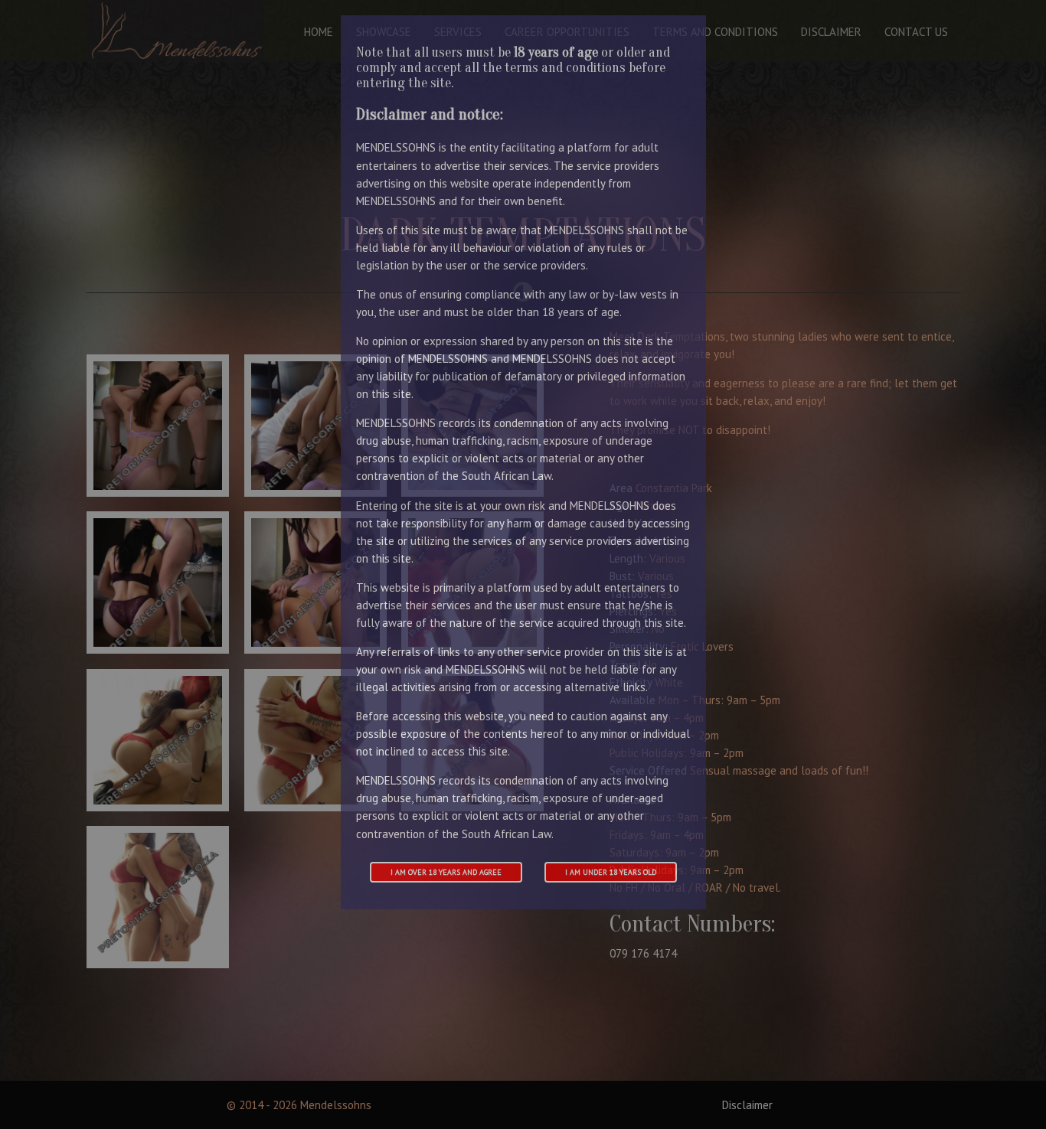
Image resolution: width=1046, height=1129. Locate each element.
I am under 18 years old (610, 872)
